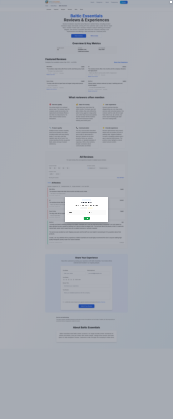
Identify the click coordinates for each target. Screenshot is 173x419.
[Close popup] (171, 2)
